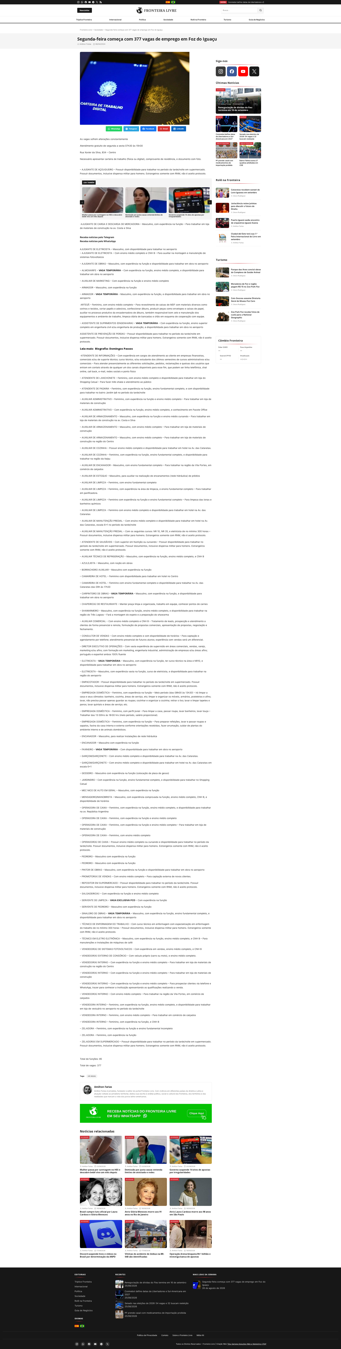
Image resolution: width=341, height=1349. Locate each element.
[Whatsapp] (82, 2)
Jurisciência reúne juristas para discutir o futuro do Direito (244, 206)
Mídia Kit (200, 1335)
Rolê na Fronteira (198, 19)
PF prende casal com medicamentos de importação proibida (155, 1312)
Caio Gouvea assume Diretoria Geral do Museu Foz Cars (245, 299)
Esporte (219, 117)
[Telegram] (93, 2)
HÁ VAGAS (92, 1076)
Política (142, 19)
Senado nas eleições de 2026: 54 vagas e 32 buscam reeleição (157, 1303)
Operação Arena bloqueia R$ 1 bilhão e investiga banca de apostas (190, 1255)
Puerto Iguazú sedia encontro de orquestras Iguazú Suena (245, 221)
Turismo (227, 19)
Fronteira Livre (86, 30)
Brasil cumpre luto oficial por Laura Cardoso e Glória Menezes (98, 1213)
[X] (97, 2)
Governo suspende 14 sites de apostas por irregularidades (190, 1171)
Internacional (115, 19)
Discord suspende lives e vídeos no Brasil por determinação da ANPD (98, 1255)
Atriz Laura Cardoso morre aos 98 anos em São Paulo (190, 1213)
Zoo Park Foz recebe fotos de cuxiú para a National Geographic (245, 315)
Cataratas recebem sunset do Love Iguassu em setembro (245, 191)
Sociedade (168, 19)
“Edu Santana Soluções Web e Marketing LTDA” (246, 1344)
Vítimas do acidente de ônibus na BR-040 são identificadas (144, 1255)
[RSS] (101, 2)
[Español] (168, 2)
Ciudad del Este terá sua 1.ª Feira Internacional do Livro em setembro (246, 236)
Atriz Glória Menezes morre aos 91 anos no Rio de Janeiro (143, 1213)
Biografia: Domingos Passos (114, 348)
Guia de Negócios (257, 19)
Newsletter (85, 10)
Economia (220, 90)
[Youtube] (89, 2)
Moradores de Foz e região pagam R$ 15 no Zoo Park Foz (245, 285)
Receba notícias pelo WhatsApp (98, 241)
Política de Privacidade (147, 1335)
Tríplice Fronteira (84, 19)
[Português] (173, 2)
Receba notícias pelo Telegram (97, 237)
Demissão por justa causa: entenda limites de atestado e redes (143, 1171)
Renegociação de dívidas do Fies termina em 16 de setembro (235, 109)
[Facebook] (86, 2)
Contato (164, 1335)
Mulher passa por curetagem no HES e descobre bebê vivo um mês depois (100, 1171)
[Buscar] (260, 10)
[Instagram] (78, 2)
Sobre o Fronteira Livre (182, 1335)
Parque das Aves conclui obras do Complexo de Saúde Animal (246, 271)
